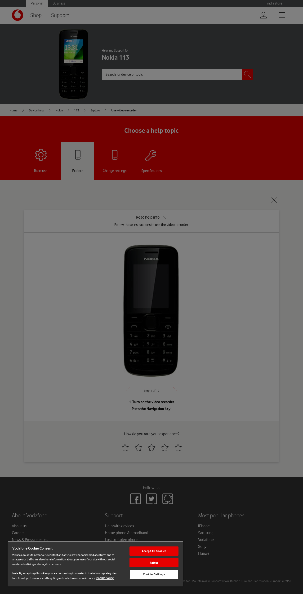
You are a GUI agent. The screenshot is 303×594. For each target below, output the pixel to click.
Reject (154, 562)
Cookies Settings (154, 574)
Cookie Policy (105, 578)
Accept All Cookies (154, 551)
